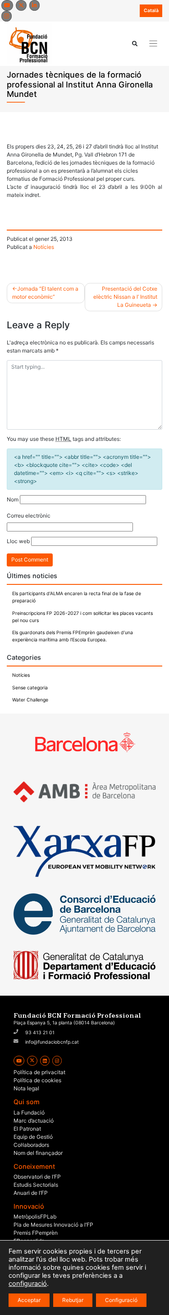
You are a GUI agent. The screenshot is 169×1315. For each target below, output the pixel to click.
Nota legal (26, 1088)
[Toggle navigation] (153, 43)
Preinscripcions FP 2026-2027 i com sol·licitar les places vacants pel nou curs (82, 616)
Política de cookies (37, 1080)
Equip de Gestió (33, 1136)
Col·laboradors (31, 1144)
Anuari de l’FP (31, 1192)
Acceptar (29, 1300)
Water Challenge (30, 700)
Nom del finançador (38, 1153)
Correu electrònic (28, 515)
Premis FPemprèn (36, 1232)
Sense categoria (30, 688)
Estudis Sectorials (36, 1184)
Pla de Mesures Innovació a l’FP (53, 1224)
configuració (28, 1284)
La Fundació (29, 1112)
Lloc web (18, 541)
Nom (12, 499)
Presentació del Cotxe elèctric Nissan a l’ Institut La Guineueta (125, 296)
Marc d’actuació (34, 1120)
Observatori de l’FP (37, 1176)
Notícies (43, 247)
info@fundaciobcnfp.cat (52, 1042)
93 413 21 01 (40, 1033)
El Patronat (27, 1128)
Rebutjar (72, 1300)
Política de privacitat (39, 1072)
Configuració (121, 1300)
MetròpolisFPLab (35, 1216)
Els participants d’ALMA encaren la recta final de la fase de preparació (76, 597)
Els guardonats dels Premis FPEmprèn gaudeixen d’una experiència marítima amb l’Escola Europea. (72, 636)
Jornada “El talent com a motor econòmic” (45, 292)
